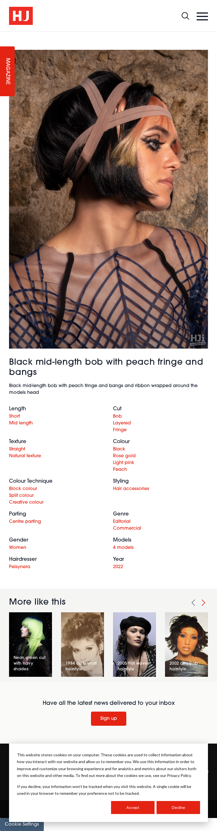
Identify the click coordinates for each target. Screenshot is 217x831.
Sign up (108, 718)
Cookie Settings (22, 824)
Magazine (7, 71)
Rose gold (124, 456)
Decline (178, 807)
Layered (122, 423)
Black (119, 449)
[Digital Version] (4, 35)
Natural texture (25, 456)
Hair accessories (131, 489)
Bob (117, 416)
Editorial (122, 521)
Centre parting (25, 521)
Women (17, 548)
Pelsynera (19, 567)
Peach (120, 469)
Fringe (120, 430)
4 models (123, 548)
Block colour (23, 489)
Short (14, 416)
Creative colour (26, 502)
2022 (118, 567)
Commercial (127, 528)
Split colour (21, 495)
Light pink (123, 463)
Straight (17, 449)
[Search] (185, 15)
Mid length (21, 423)
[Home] (21, 16)
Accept (132, 807)
